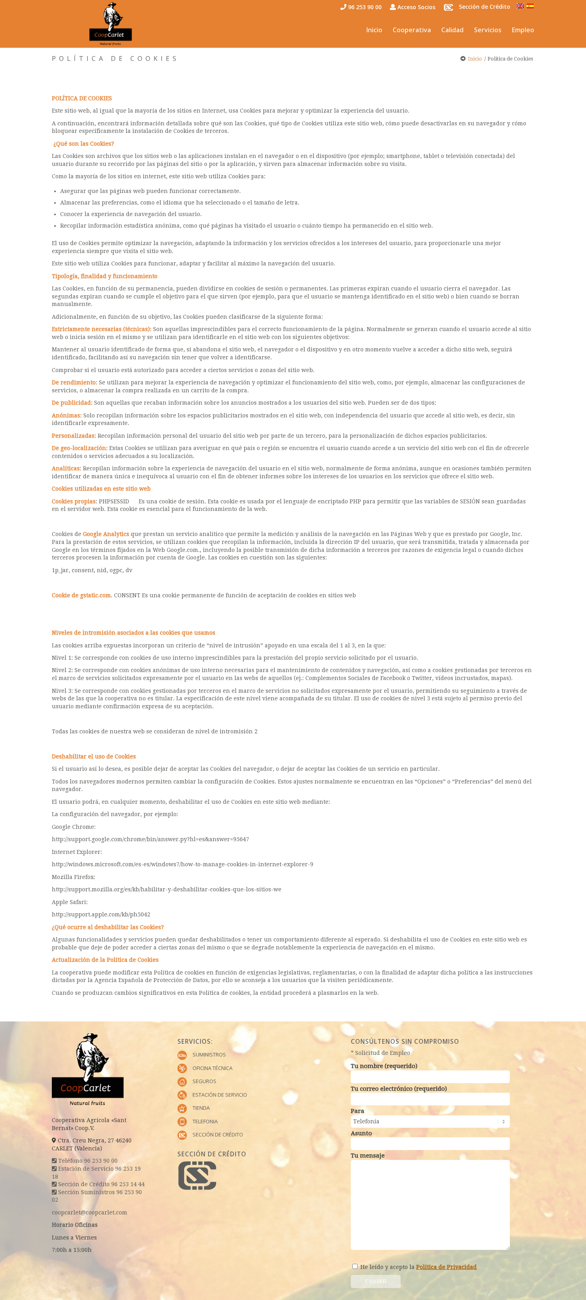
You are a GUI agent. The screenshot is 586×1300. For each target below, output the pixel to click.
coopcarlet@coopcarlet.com (89, 1212)
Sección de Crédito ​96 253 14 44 (101, 1184)
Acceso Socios (415, 7)
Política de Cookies (115, 58)
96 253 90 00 (363, 7)
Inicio (475, 59)
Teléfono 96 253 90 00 (87, 1161)
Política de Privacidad (446, 1267)
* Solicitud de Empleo (380, 1053)
